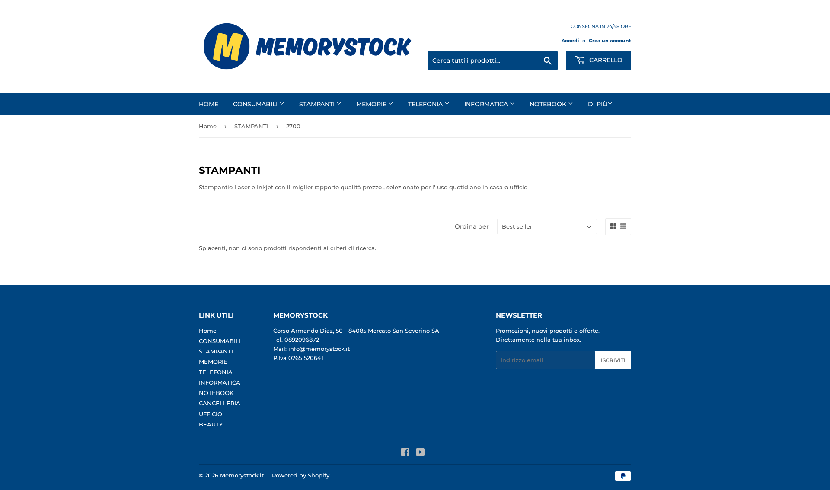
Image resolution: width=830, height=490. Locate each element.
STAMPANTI (317, 104)
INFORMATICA (487, 104)
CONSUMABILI (256, 104)
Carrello (604, 60)
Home (208, 104)
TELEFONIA (426, 104)
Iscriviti (613, 360)
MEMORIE (372, 104)
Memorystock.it (242, 475)
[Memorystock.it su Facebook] (405, 453)
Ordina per (472, 226)
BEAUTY (211, 424)
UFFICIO (210, 413)
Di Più (597, 104)
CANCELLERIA (219, 403)
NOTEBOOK (549, 104)
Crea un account (610, 41)
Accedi (570, 41)
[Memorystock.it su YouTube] (420, 453)
